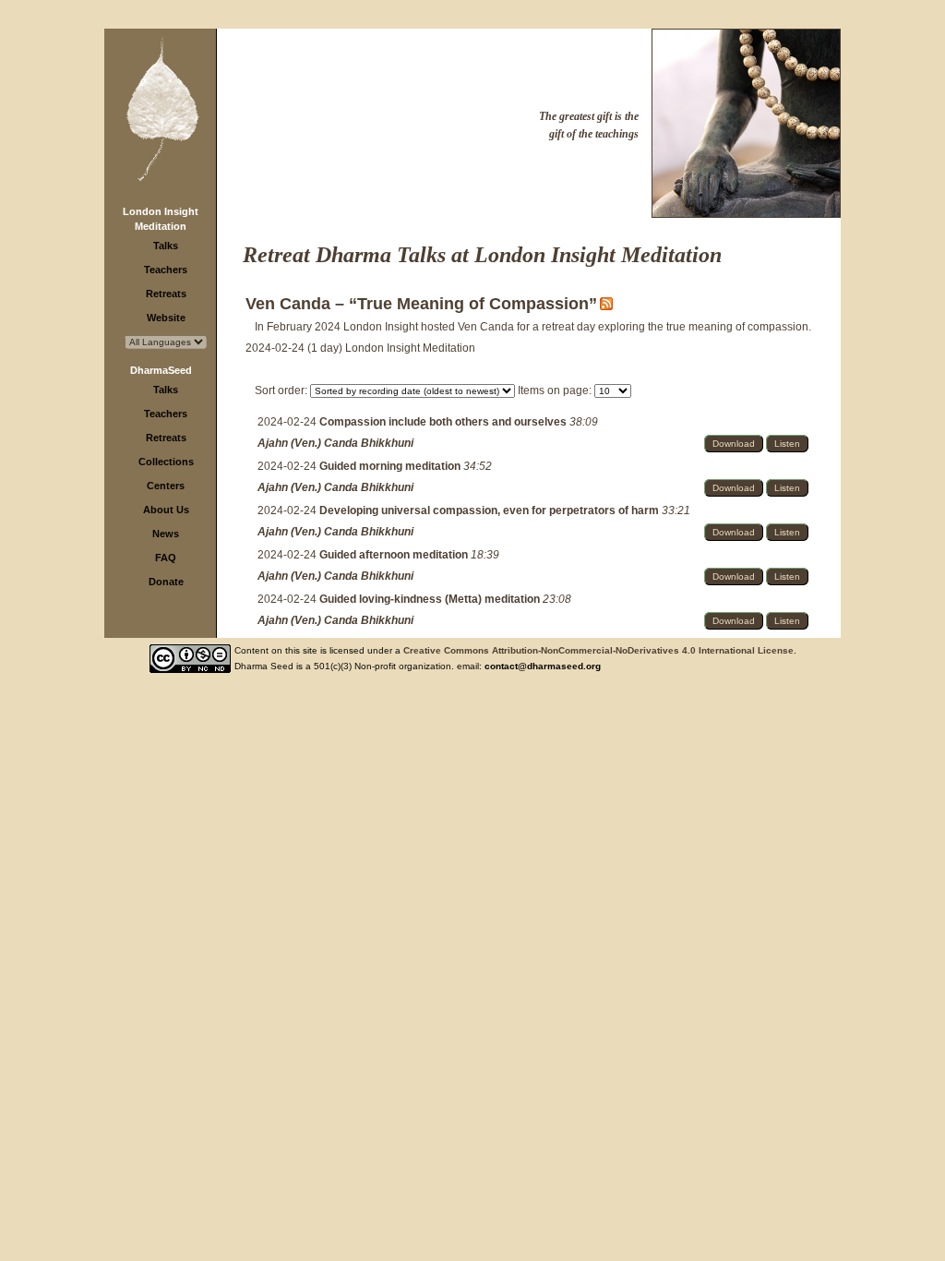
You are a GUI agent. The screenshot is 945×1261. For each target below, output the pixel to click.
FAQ (165, 557)
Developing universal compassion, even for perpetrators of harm (490, 510)
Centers (166, 485)
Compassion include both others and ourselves (444, 421)
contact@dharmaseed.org (542, 666)
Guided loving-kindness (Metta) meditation (431, 599)
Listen (787, 443)
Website (166, 317)
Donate (166, 581)
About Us (166, 509)
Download (733, 443)
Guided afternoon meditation (395, 554)
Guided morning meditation (391, 466)
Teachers (165, 269)
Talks (165, 245)
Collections (166, 461)
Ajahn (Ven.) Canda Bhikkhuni (335, 443)
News (165, 533)
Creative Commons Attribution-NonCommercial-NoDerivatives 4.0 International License (598, 650)
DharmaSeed (161, 370)
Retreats (166, 293)
